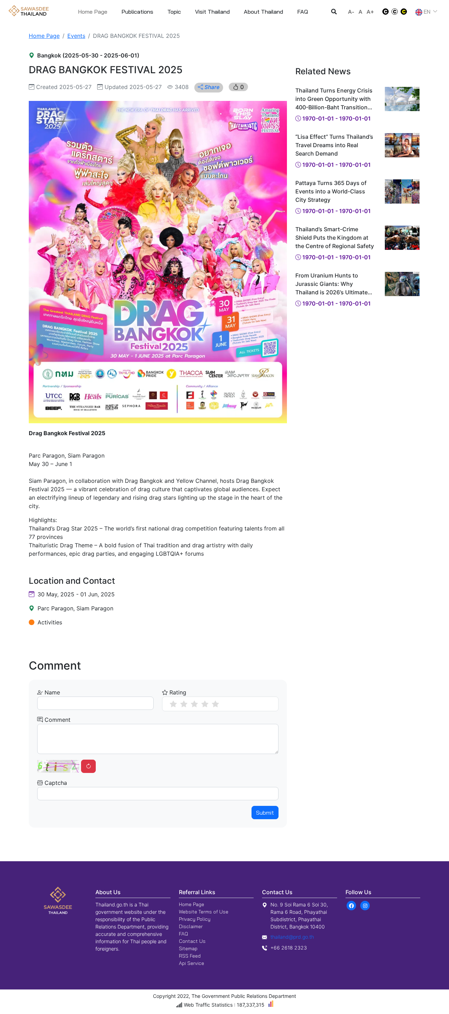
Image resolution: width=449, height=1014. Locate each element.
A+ (370, 11)
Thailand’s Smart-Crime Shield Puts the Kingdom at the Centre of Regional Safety (334, 237)
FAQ (183, 934)
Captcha (55, 782)
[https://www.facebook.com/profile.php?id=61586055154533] (352, 905)
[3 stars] (194, 704)
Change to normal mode (394, 12)
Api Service (191, 963)
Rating (177, 692)
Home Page (92, 11)
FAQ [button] (302, 11)
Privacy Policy (194, 919)
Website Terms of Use (203, 912)
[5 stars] (215, 704)
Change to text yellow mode (406, 12)
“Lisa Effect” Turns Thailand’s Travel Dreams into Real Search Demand (334, 145)
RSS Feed (190, 956)
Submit (265, 812)
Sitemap (188, 948)
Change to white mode (383, 12)
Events (76, 35)
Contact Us (192, 941)
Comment (57, 719)
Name (51, 692)
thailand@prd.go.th (292, 937)
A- (351, 11)
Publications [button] (137, 11)
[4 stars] (205, 704)
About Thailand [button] (263, 11)
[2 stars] (184, 704)
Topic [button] (174, 11)
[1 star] (173, 704)
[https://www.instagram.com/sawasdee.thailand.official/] (365, 905)
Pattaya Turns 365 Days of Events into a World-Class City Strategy (331, 191)
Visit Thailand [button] (212, 11)
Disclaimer (191, 926)
